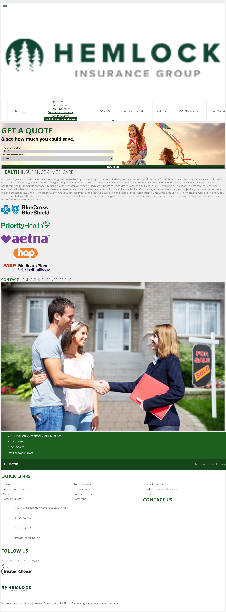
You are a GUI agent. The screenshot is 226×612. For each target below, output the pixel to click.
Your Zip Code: (12, 147)
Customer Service (133, 110)
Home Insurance (60, 109)
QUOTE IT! (113, 166)
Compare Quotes (188, 110)
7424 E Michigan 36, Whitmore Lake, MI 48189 (34, 436)
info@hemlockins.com (20, 453)
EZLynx (67, 603)
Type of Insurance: (12, 154)
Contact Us (218, 110)
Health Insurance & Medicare (60, 119)
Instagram (34, 560)
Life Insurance (60, 115)
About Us (105, 110)
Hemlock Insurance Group (16, 603)
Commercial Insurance (60, 112)
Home (14, 110)
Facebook (200, 464)
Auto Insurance (60, 105)
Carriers (161, 110)
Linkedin (210, 464)
